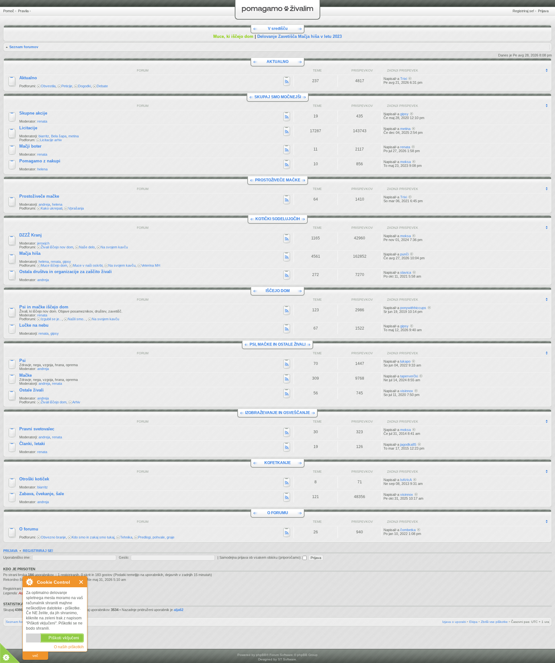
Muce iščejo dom (54, 265)
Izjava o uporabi (454, 622)
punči (404, 254)
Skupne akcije (33, 113)
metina (73, 136)
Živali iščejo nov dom (57, 247)
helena (42, 169)
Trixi (403, 79)
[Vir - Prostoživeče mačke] (286, 200)
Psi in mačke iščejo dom (43, 307)
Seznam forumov (23, 47)
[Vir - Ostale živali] (286, 394)
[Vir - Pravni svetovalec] (286, 432)
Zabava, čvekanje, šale (41, 493)
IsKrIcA (406, 480)
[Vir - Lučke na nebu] (286, 329)
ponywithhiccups (413, 308)
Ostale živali (31, 390)
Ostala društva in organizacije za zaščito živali (65, 271)
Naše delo (87, 247)
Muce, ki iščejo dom (233, 36)
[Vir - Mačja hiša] (286, 257)
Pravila (23, 11)
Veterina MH (150, 265)
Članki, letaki (32, 443)
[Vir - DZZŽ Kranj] (286, 239)
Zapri (81, 582)
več (35, 656)
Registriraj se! (523, 11)
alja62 (178, 610)
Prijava (543, 11)
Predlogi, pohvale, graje (156, 537)
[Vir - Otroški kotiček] (286, 483)
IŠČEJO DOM (278, 290)
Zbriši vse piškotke (494, 622)
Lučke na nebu (33, 325)
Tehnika (126, 537)
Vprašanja (76, 208)
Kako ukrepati (51, 208)
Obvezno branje (53, 537)
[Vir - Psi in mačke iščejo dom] (286, 311)
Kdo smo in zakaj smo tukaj (93, 537)
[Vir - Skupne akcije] (286, 117)
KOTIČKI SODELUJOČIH (277, 219)
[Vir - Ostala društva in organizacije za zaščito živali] (286, 275)
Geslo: (124, 557)
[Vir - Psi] (286, 364)
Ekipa (473, 622)
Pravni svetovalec (36, 428)
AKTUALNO (277, 61)
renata (42, 121)
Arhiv (76, 402)
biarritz (44, 136)
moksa (405, 162)
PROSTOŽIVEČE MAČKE (277, 180)
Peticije (66, 86)
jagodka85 (408, 444)
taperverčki (409, 376)
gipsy (404, 114)
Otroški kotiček (34, 479)
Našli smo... (77, 319)
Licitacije (28, 127)
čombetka (408, 530)
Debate (102, 86)
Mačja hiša (29, 253)
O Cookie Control (29, 581)
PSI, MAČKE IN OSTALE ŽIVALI (277, 344)
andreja (44, 204)
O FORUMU (277, 513)
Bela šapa (58, 136)
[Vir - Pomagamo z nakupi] (286, 164)
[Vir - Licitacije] (286, 131)
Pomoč (8, 11)
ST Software (287, 659)
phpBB (261, 655)
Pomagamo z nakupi (39, 161)
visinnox (406, 391)
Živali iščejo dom (53, 402)
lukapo (405, 361)
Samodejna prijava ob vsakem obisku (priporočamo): (261, 557)
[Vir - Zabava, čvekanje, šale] (286, 497)
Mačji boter (30, 146)
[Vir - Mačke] (286, 379)
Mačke (25, 375)
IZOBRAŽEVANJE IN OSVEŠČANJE (277, 412)
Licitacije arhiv (51, 140)
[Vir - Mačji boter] (286, 150)
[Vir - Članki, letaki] (286, 447)
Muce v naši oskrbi (87, 265)
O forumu (28, 529)
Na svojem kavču (114, 247)
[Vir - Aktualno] (286, 81)
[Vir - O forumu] (286, 533)
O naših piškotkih (69, 647)
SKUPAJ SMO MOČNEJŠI (277, 97)
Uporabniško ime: (17, 557)
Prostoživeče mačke (39, 196)
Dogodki (84, 86)
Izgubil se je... (51, 319)
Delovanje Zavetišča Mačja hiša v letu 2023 (299, 36)
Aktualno (28, 77)
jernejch (43, 243)
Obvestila (48, 86)
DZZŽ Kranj (30, 235)
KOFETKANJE (277, 463)
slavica (405, 272)
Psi (22, 360)
